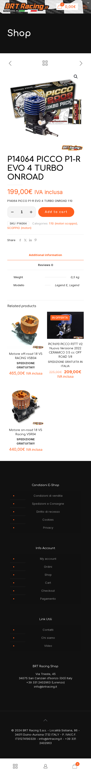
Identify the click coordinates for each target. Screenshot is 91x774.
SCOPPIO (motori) (19, 228)
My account (48, 558)
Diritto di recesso (48, 511)
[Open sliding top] (86, 5)
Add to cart (56, 212)
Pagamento (48, 598)
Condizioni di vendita (48, 495)
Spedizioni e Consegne (48, 503)
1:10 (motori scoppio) (63, 223)
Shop (48, 574)
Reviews (45, 265)
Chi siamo (48, 637)
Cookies (48, 519)
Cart (48, 582)
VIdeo (48, 645)
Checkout (48, 590)
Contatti (48, 629)
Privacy (48, 527)
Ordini (48, 566)
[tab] (45, 255)
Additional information (45, 255)
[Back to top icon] (45, 720)
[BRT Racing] (26, 6)
